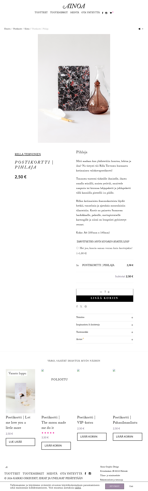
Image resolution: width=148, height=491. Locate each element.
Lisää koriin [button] (53, 445)
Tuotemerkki (82, 332)
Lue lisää (15, 442)
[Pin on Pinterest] (86, 307)
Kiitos (27, 29)
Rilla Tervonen (28, 154)
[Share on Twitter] (81, 307)
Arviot (80, 339)
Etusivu (7, 29)
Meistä (74, 13)
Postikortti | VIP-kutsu (86, 420)
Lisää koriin (105, 298)
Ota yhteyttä (90, 13)
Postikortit (17, 29)
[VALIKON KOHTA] (102, 13)
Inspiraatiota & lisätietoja (88, 325)
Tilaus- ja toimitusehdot (110, 476)
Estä (131, 486)
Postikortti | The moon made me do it (53, 423)
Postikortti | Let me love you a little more (18, 423)
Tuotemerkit (59, 13)
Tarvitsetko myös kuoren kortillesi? (102, 242)
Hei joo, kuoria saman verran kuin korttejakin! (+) (104, 251)
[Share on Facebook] (77, 307)
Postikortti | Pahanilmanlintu (125, 420)
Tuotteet (41, 13)
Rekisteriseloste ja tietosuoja (111, 480)
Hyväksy (115, 486)
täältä (78, 487)
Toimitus (80, 318)
